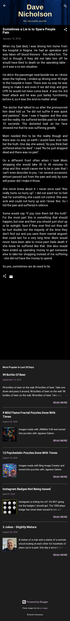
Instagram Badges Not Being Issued (27, 489)
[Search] (65, 7)
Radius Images (42, 608)
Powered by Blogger (37, 601)
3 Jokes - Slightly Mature (19, 527)
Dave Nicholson (35, 10)
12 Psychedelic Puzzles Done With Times (30, 452)
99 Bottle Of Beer (14, 374)
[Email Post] (11, 277)
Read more (60, 402)
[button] (65, 30)
